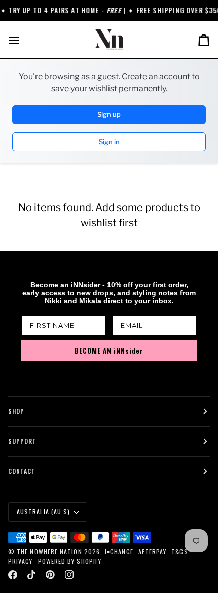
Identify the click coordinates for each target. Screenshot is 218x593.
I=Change (119, 551)
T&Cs (179, 551)
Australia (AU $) (43, 511)
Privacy (20, 560)
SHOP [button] (16, 411)
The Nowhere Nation (49, 551)
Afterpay (152, 551)
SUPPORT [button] (22, 441)
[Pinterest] (50, 574)
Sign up (109, 114)
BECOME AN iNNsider (109, 350)
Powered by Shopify (69, 560)
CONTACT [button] (22, 471)
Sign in (109, 141)
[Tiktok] (31, 574)
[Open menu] (23, 39)
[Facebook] (12, 574)
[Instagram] (69, 574)
